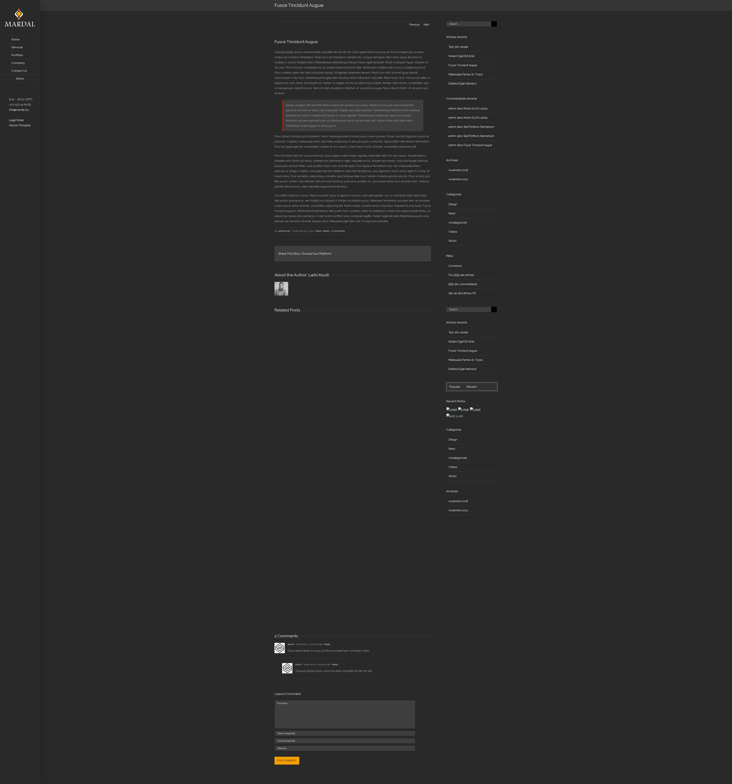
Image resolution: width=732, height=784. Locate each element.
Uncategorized (458, 222)
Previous (414, 24)
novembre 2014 (458, 179)
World (326, 231)
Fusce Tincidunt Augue (463, 65)
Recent (472, 386)
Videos (453, 231)
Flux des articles (461, 275)
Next (426, 24)
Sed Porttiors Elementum (479, 126)
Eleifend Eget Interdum (463, 83)
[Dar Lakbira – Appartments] (475, 410)
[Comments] (488, 387)
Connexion (455, 265)
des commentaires (463, 284)
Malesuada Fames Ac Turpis (466, 74)
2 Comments (338, 231)
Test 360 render (458, 46)
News (319, 231)
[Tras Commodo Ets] (454, 416)
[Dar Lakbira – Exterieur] (463, 410)
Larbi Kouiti (284, 231)
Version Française (19, 125)
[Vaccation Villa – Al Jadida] (451, 410)
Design (453, 204)
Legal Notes (16, 120)
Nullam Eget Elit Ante (461, 56)
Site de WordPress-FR (462, 293)
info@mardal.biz (18, 109)
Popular (454, 386)
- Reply (326, 644)
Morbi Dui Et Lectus (476, 108)
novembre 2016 (458, 170)
